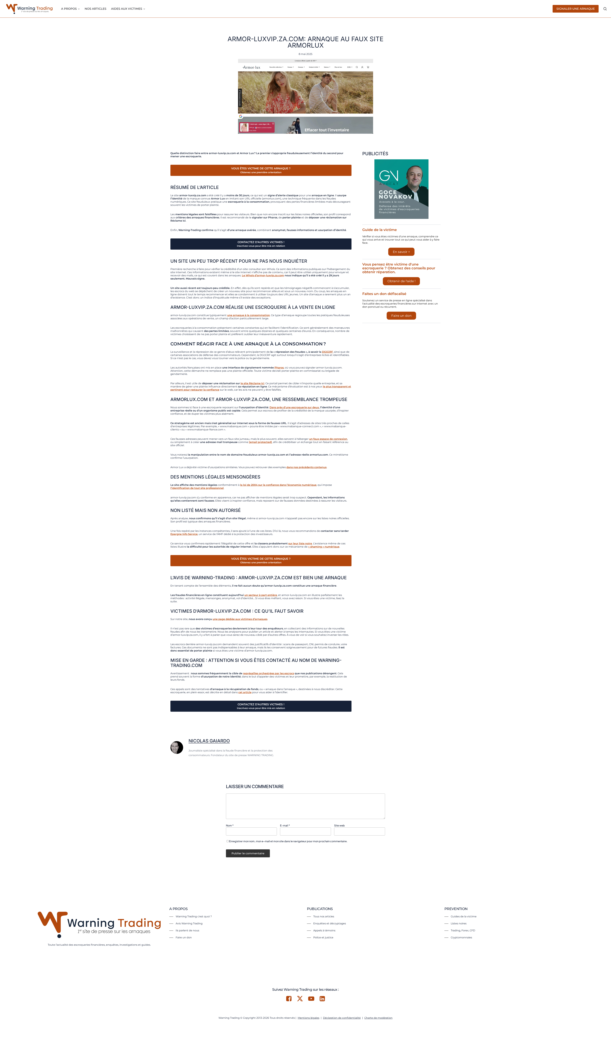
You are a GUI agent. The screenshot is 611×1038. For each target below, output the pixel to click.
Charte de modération (378, 1017)
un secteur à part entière (260, 595)
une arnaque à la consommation (248, 315)
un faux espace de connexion (328, 438)
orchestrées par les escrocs (268, 673)
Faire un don (401, 316)
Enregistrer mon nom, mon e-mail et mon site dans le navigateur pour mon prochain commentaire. (288, 841)
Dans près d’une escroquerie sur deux (294, 407)
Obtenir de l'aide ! (401, 281)
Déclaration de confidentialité (342, 1017)
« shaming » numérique (323, 546)
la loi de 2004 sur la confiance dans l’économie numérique (278, 484)
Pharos (279, 367)
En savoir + (401, 252)
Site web (339, 825)
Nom (230, 825)
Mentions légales (308, 1017)
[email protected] (260, 442)
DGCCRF (327, 351)
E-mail (285, 825)
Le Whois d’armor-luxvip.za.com (263, 275)
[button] (190, 916)
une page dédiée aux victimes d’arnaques (240, 619)
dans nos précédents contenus (306, 467)
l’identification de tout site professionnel (197, 488)
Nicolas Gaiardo (209, 741)
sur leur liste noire (300, 543)
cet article (245, 692)
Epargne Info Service (184, 534)
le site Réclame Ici (252, 383)
